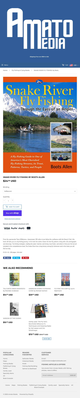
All (4, 376)
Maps (5, 361)
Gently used (7, 371)
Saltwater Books (28, 358)
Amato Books (13, 394)
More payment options (12, 219)
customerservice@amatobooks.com (54, 361)
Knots (24, 363)
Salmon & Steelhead (29, 368)
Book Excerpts (8, 378)
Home (5, 70)
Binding (6, 187)
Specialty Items (8, 373)
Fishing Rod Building (29, 366)
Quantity (6, 197)
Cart (66, 65)
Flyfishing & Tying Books (37, 385)
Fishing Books (8, 363)
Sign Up (73, 375)
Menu (6, 65)
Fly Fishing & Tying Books (21, 70)
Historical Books (28, 361)
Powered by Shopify (26, 394)
